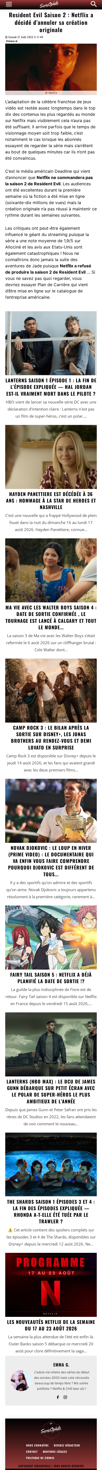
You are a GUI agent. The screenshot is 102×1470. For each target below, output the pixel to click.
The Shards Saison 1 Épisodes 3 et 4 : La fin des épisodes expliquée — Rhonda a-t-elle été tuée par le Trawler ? (51, 1211)
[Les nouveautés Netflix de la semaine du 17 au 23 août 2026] (51, 1285)
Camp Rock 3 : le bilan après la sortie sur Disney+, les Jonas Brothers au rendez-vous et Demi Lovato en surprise (51, 737)
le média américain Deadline (44, 171)
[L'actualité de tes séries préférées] (51, 1430)
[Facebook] (58, 1396)
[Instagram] (65, 1396)
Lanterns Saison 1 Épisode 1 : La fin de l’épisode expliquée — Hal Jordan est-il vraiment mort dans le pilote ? (51, 387)
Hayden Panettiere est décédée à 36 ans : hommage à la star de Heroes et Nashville (51, 500)
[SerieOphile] (49, 4)
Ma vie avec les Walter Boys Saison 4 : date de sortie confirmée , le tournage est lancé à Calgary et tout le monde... (51, 617)
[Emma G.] (21, 1380)
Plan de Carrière (54, 284)
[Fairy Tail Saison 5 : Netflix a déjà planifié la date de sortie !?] (51, 938)
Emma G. (12, 41)
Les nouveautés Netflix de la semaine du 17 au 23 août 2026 (51, 1325)
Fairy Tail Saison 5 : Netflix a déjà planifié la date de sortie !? (51, 977)
